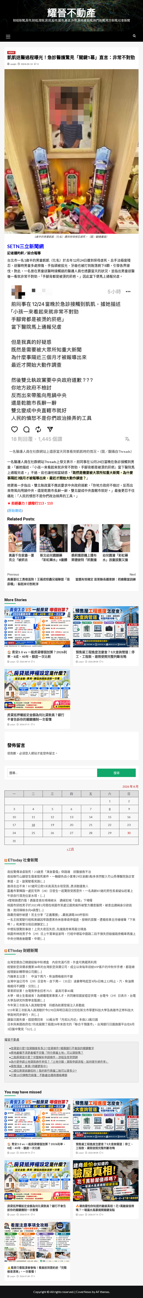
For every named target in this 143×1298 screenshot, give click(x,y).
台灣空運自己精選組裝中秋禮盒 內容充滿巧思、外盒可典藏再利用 (52, 962)
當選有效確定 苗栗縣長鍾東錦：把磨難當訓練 (105, 577)
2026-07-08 (25, 1276)
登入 (28, 753)
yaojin (13, 64)
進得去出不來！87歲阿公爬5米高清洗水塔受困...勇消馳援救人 (47, 886)
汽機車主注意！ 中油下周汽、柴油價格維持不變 (40, 976)
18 (33, 825)
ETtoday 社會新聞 (23, 860)
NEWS (11, 52)
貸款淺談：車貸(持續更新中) (29, 1066)
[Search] (134, 36)
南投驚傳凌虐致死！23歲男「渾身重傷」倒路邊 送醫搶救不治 (49, 871)
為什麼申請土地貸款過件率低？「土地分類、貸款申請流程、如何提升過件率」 (60, 1062)
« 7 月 (70, 849)
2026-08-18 (25, 662)
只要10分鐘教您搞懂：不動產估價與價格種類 (39, 1075)
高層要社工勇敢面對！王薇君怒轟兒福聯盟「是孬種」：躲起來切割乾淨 (38, 579)
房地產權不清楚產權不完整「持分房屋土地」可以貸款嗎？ (47, 1053)
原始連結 (15, 510)
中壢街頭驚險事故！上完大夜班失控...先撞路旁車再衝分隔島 (46, 929)
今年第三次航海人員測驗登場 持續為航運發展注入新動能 (46, 1005)
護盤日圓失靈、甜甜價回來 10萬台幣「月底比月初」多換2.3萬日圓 (52, 1019)
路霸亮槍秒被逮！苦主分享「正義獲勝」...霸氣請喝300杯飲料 (47, 914)
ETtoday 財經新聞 (23, 950)
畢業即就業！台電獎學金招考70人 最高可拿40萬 (40, 990)
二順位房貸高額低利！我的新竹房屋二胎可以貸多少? (44, 1071)
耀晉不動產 (71, 13)
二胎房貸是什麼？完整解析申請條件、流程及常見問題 (44, 1057)
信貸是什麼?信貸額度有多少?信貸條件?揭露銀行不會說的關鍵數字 (52, 1048)
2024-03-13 (27, 64)
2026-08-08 (93, 662)
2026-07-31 (25, 724)
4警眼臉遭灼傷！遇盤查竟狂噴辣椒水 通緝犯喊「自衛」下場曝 (49, 900)
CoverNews (83, 1292)
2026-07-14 (93, 1215)
